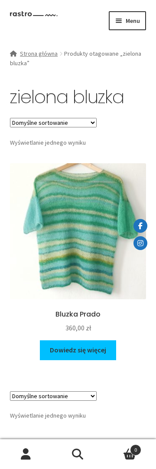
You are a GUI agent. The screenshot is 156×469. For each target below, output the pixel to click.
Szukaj (78, 454)
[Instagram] (140, 243)
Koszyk (120, 446)
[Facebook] (140, 226)
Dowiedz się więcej (78, 349)
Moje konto (26, 454)
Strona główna (39, 53)
